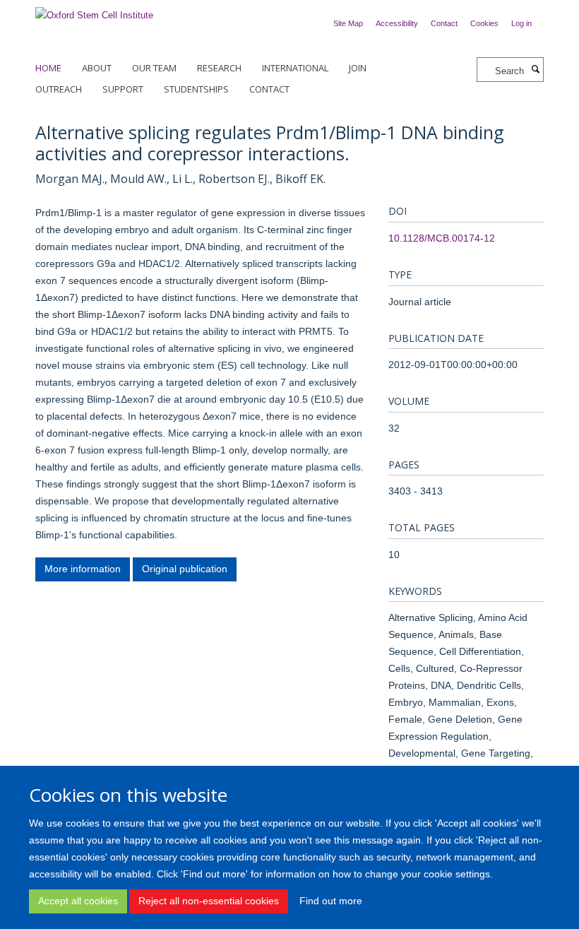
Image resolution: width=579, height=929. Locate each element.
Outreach (58, 89)
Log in (521, 23)
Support (122, 89)
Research (219, 67)
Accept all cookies (78, 900)
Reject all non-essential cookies (208, 900)
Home (48, 67)
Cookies (484, 23)
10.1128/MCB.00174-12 (441, 238)
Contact (444, 23)
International (295, 67)
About (97, 67)
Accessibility (397, 23)
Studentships (196, 89)
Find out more (330, 900)
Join (357, 67)
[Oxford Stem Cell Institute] (94, 11)
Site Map (348, 23)
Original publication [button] (184, 568)
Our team (154, 67)
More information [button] (82, 568)
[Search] (535, 70)
